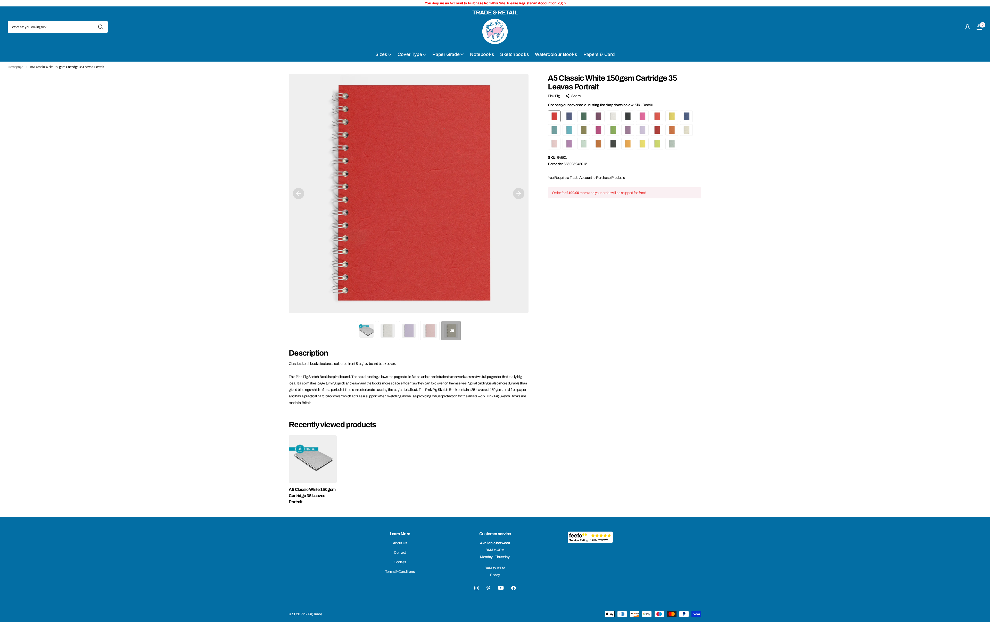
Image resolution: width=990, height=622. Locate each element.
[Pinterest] (488, 588)
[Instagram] (476, 588)
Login (561, 3)
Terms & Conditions (400, 572)
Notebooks (482, 54)
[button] (298, 193)
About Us (400, 543)
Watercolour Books (556, 54)
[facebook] (513, 588)
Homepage (15, 67)
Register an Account (535, 3)
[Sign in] (967, 27)
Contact (400, 552)
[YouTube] (501, 588)
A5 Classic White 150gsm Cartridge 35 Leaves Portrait (312, 495)
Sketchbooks (514, 54)
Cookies (400, 562)
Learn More (400, 534)
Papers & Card (599, 54)
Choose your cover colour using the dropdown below (601, 105)
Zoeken (101, 27)
